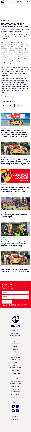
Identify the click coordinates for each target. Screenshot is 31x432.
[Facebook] (17, 406)
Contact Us (15, 343)
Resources (15, 389)
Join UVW (15, 341)
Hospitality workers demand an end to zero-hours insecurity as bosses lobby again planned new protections (15, 189)
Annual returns (15, 391)
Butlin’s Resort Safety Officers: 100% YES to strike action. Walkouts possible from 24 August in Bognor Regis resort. (15, 162)
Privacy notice (15, 394)
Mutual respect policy (15, 397)
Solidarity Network (15, 367)
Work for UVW (15, 357)
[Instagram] (17, 410)
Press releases (15, 386)
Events (15, 354)
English (20, 2)
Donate (15, 349)
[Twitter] (13, 406)
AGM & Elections (15, 373)
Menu (28, 2)
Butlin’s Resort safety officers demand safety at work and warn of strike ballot (15, 270)
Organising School (15, 359)
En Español (15, 416)
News (9, 20)
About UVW (15, 370)
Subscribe (7, 301)
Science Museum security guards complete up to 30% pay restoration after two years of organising (14, 244)
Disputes (15, 365)
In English (16, 419)
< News (3, 4)
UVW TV (15, 362)
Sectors (15, 346)
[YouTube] (13, 410)
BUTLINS (9, 128)
